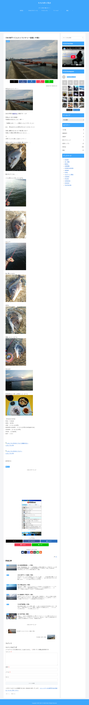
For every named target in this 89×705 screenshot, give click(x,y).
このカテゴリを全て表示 (32, 529)
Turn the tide (68, 185)
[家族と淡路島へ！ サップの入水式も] (70, 82)
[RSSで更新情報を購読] (40, 552)
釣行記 (8, 466)
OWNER (67, 176)
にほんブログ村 (10, 445)
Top (86, 702)
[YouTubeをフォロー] (31, 552)
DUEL (66, 172)
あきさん (15, 113)
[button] (83, 37)
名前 (7, 667)
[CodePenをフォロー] (34, 552)
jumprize (67, 183)
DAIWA (67, 159)
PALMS (67, 178)
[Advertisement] (44, 22)
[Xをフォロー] (25, 552)
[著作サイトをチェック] (22, 552)
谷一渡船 (67, 162)
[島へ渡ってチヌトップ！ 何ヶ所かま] (76, 105)
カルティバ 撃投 (69, 174)
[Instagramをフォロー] (28, 552)
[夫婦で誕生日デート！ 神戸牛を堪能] (70, 105)
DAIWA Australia (69, 168)
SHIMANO (67, 181)
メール (8, 672)
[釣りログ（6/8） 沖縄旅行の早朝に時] (76, 82)
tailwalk (67, 170)
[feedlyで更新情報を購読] (37, 552)
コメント (9, 651)
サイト (7, 677)
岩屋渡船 (67, 166)
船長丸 (66, 164)
